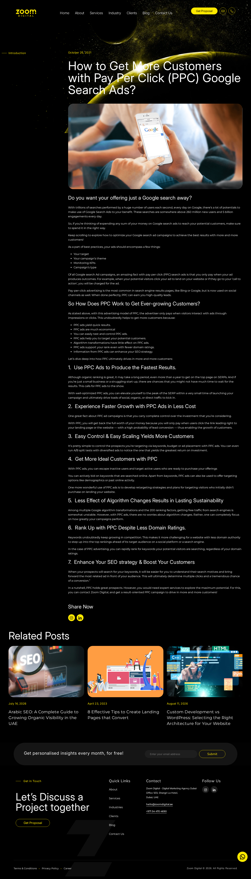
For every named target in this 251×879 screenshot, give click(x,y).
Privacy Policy (50, 868)
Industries (116, 807)
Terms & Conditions (25, 868)
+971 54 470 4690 (156, 811)
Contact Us (163, 13)
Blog (146, 13)
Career (68, 868)
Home (64, 13)
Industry (115, 13)
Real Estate (124, 26)
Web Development (196, 26)
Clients (132, 13)
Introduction (17, 53)
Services (96, 13)
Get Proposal (204, 11)
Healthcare (163, 26)
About (79, 13)
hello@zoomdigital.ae (159, 804)
